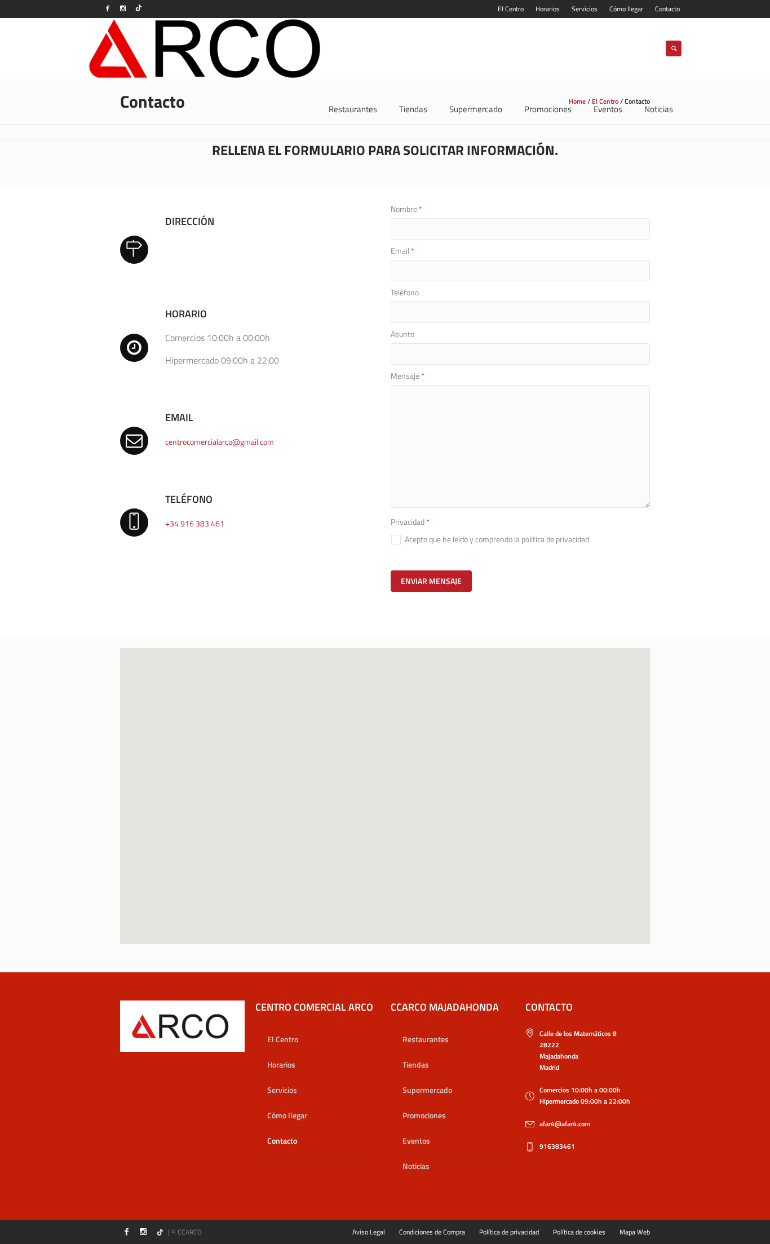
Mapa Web (634, 1232)
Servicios (282, 1090)
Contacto (282, 1140)
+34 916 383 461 (194, 523)
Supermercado (427, 1090)
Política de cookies (579, 1232)
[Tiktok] (138, 8)
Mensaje (407, 376)
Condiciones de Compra (432, 1232)
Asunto (402, 334)
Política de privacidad (509, 1232)
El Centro (282, 1039)
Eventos (416, 1140)
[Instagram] (123, 8)
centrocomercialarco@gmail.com (219, 442)
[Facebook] (107, 8)
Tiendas (415, 1064)
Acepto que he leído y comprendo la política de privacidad (497, 539)
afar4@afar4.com (564, 1123)
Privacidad (410, 522)
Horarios (281, 1064)
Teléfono (405, 292)
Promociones (424, 1115)
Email (402, 250)
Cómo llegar (287, 1115)
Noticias (416, 1166)
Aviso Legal (368, 1232)
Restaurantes (425, 1039)
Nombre (406, 209)
